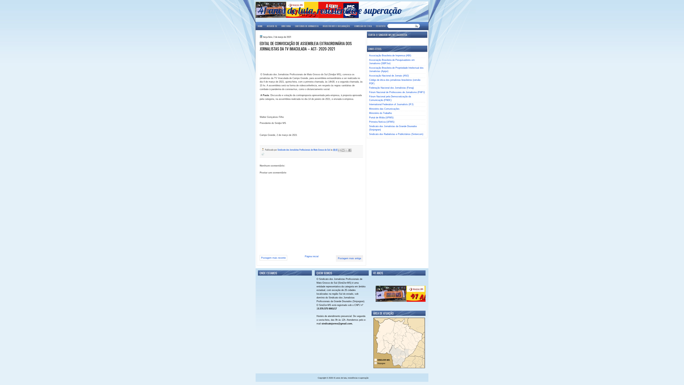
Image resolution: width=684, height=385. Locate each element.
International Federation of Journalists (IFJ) (391, 104)
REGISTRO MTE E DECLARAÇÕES (336, 26)
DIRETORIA (286, 26)
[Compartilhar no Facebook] (350, 150)
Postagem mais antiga (349, 258)
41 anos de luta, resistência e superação (330, 10)
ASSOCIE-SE (272, 26)
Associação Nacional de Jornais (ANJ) (389, 75)
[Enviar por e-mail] (339, 150)
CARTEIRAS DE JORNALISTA (306, 26)
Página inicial (311, 256)
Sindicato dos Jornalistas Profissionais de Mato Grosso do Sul (304, 149)
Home (260, 26)
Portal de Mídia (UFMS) (381, 117)
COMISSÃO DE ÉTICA (363, 26)
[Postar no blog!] (343, 150)
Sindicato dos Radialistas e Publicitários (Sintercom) (396, 134)
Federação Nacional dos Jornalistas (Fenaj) (391, 87)
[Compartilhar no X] (346, 150)
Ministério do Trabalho (380, 113)
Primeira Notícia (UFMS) (381, 121)
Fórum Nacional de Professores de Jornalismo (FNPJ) (397, 92)
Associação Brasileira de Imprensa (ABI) (390, 55)
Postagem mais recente (273, 257)
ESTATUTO (380, 26)
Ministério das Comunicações (384, 108)
